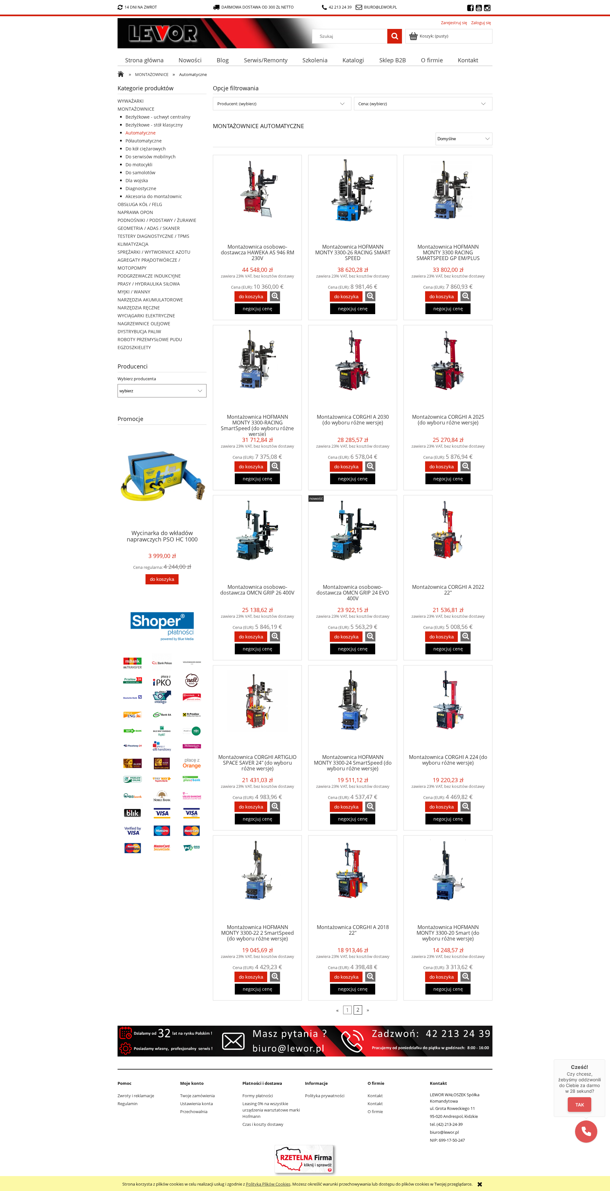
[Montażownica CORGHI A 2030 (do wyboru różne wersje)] (353, 369)
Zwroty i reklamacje (136, 1095)
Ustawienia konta (196, 1103)
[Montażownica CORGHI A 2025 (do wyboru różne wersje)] (448, 369)
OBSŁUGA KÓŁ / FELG (140, 204)
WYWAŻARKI (131, 101)
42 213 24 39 (340, 7)
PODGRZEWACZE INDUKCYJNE (149, 276)
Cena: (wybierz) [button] (372, 104)
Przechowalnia (193, 1111)
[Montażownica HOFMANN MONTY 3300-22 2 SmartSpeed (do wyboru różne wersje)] (257, 879)
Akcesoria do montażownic (153, 196)
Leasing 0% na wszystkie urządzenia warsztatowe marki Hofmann (271, 1110)
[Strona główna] (119, 32)
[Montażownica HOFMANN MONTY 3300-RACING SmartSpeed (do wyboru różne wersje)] (257, 369)
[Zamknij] (605, 1059)
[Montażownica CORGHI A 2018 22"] (353, 879)
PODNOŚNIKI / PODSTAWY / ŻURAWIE (157, 220)
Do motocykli (138, 165)
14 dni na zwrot (141, 7)
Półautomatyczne (143, 141)
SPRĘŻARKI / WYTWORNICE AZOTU (154, 252)
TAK (579, 1104)
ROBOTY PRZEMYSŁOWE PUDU (150, 339)
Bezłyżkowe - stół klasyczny (154, 125)
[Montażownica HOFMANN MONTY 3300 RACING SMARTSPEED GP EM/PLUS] (448, 199)
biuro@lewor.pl (380, 7)
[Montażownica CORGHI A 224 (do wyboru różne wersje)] (448, 709)
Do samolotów (140, 172)
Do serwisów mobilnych (150, 157)
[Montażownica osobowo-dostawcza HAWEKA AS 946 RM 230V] (257, 199)
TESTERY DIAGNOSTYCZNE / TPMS (153, 236)
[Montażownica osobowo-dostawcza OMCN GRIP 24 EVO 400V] (353, 539)
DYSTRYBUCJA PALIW (139, 331)
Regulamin (128, 1103)
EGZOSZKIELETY (134, 347)
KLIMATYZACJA (133, 244)
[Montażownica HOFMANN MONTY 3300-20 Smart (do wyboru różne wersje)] (448, 879)
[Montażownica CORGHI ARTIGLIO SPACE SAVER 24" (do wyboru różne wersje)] (257, 709)
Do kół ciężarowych (145, 149)
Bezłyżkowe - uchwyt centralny (157, 117)
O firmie (375, 1111)
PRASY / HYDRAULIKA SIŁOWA (149, 284)
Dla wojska (136, 180)
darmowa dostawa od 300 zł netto (257, 7)
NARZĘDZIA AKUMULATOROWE (150, 300)
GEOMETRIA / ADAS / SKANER (149, 228)
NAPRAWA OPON (135, 212)
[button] (586, 1131)
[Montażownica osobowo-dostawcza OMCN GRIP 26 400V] (257, 539)
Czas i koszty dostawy (262, 1124)
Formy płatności (257, 1095)
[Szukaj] (394, 36)
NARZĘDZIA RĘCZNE (139, 308)
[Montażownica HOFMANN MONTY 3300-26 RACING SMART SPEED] (353, 199)
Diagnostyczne (140, 188)
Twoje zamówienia (197, 1095)
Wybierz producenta (137, 378)
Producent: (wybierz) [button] (236, 104)
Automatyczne (140, 133)
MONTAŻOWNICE (136, 109)
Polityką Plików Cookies (268, 1184)
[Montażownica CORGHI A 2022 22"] (448, 539)
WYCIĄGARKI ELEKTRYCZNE (146, 316)
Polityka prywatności (324, 1095)
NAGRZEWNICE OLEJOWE (144, 323)
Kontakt (375, 1095)
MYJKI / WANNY (134, 292)
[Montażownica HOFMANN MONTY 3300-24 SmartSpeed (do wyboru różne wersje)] (353, 709)
